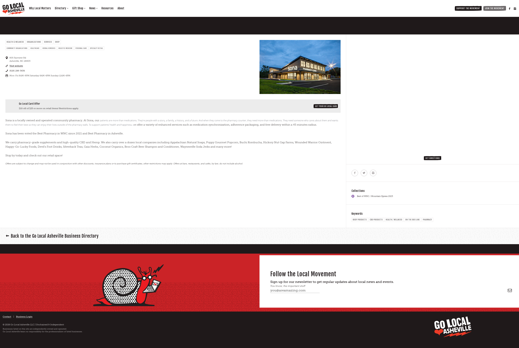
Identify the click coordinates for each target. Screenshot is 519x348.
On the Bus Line (412, 219)
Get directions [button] (432, 158)
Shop (57, 42)
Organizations (34, 42)
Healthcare (35, 48)
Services (48, 42)
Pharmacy (427, 219)
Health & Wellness (15, 42)
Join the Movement (494, 8)
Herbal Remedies (49, 48)
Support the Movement (468, 8)
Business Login (24, 316)
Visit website (16, 66)
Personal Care (81, 48)
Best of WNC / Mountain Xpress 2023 (375, 196)
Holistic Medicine (65, 48)
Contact (7, 316)
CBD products (376, 219)
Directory (61, 8)
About (121, 8)
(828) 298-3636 (17, 70)
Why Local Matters (40, 8)
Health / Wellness (394, 219)
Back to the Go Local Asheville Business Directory (55, 236)
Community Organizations (17, 48)
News (92, 8)
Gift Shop (78, 8)
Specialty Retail (96, 48)
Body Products (360, 219)
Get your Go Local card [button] (326, 106)
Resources (108, 8)
